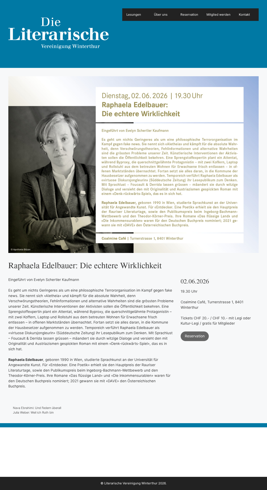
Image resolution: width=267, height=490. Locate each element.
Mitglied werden (218, 15)
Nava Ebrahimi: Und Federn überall (37, 408)
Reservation (189, 15)
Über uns (161, 15)
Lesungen (133, 15)
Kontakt (244, 15)
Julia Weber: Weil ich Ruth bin (33, 412)
